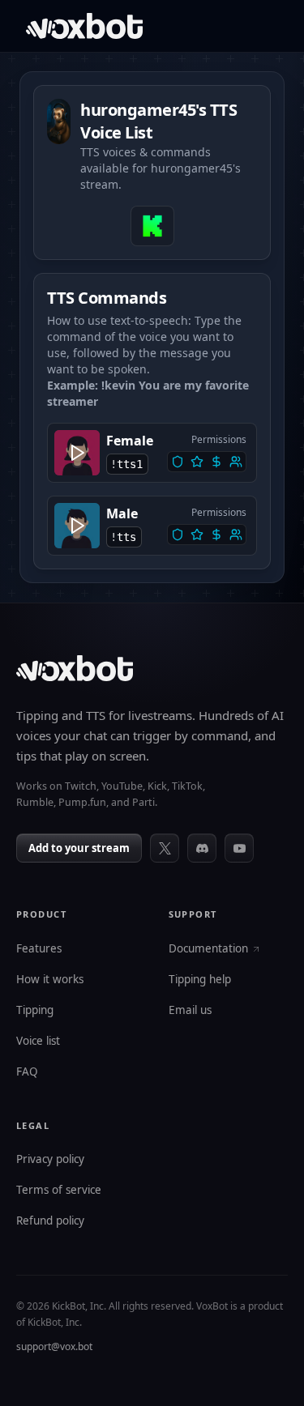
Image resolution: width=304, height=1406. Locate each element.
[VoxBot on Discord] (201, 848)
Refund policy (50, 1221)
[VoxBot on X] (164, 848)
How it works (49, 980)
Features (39, 949)
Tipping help (200, 980)
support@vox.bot (54, 1346)
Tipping (35, 1010)
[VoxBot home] (74, 668)
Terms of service (58, 1190)
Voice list (38, 1041)
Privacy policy (50, 1159)
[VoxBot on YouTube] (239, 848)
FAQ (27, 1072)
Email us (190, 1010)
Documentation (208, 949)
